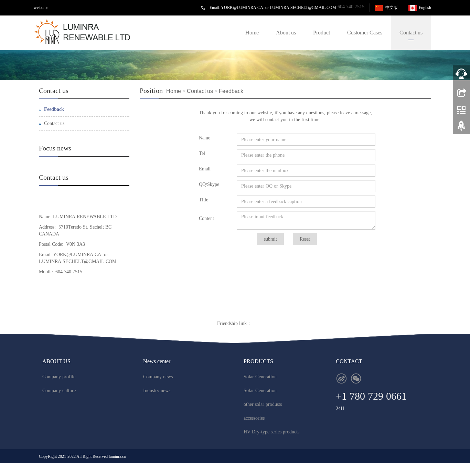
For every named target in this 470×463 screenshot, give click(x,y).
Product (321, 32)
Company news (158, 376)
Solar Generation (260, 376)
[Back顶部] (461, 128)
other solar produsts (263, 404)
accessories (254, 418)
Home (252, 32)
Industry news (156, 390)
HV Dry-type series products (271, 431)
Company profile (58, 376)
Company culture (59, 390)
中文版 (391, 7)
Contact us (411, 32)
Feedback (231, 91)
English (425, 7)
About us (286, 32)
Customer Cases (364, 32)
